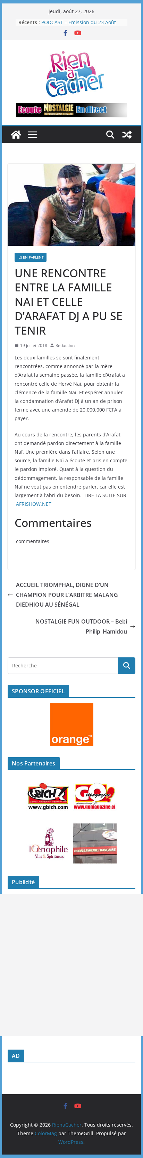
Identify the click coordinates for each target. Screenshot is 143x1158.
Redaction (65, 345)
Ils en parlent (30, 257)
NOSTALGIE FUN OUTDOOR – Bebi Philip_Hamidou (81, 626)
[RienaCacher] (16, 134)
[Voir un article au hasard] (127, 134)
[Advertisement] (71, 965)
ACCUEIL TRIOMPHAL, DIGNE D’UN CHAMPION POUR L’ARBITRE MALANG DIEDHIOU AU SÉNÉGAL (67, 595)
